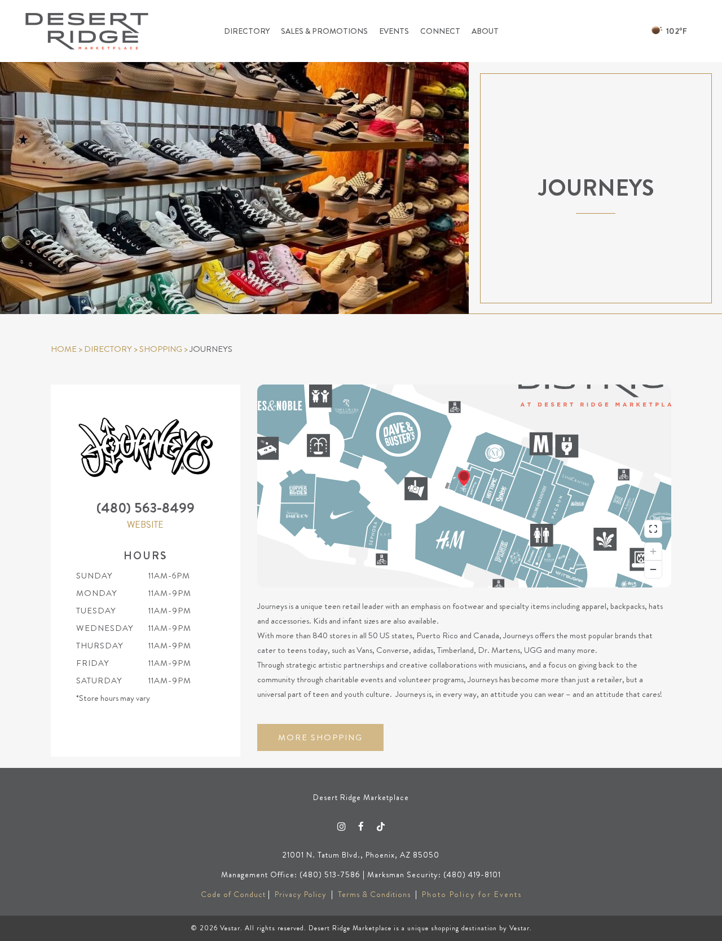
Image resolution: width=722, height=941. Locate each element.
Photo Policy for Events (472, 894)
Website (145, 524)
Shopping (160, 349)
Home (64, 349)
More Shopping (320, 737)
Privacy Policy (301, 894)
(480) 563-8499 (145, 508)
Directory (108, 349)
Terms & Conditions (374, 894)
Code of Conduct (233, 894)
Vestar (230, 928)
